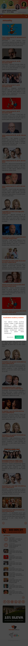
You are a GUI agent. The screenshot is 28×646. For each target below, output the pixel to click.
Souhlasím (19, 337)
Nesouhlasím (10, 337)
